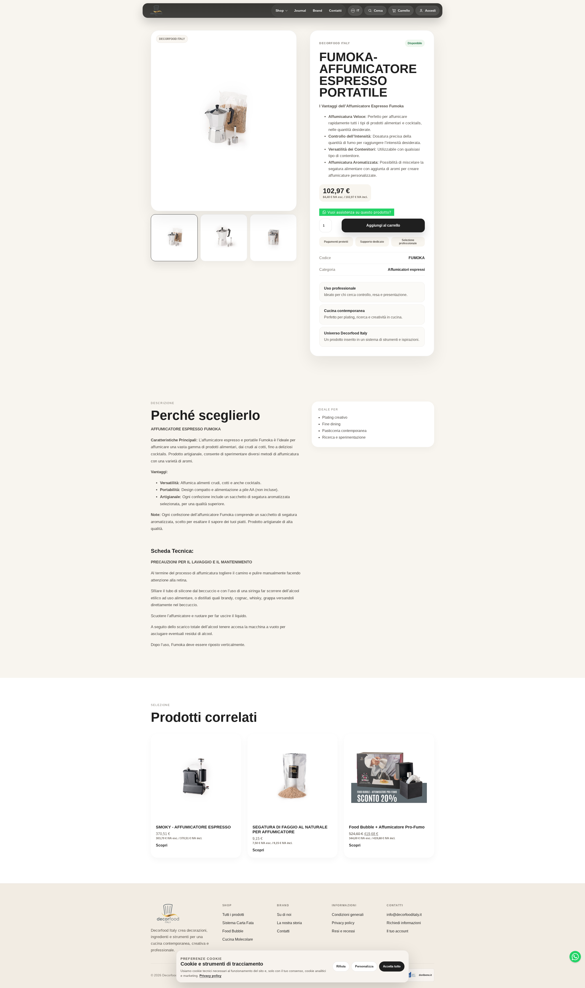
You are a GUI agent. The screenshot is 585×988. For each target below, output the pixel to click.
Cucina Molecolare (237, 939)
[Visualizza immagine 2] (223, 237)
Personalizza (364, 966)
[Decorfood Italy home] (156, 10)
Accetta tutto (392, 966)
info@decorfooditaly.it (404, 915)
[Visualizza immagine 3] (273, 237)
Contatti (335, 10)
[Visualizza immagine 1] (174, 237)
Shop (280, 10)
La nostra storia (289, 923)
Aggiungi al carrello (383, 225)
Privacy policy (343, 923)
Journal (300, 10)
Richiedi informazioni (404, 923)
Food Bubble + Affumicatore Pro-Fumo (387, 827)
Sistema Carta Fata (238, 923)
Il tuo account (397, 931)
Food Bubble (232, 931)
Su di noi (284, 915)
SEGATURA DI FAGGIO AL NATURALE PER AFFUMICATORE (290, 829)
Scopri (161, 845)
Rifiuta (341, 966)
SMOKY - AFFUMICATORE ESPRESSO (193, 827)
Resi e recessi (343, 931)
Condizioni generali (348, 915)
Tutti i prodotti (233, 915)
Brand (317, 10)
